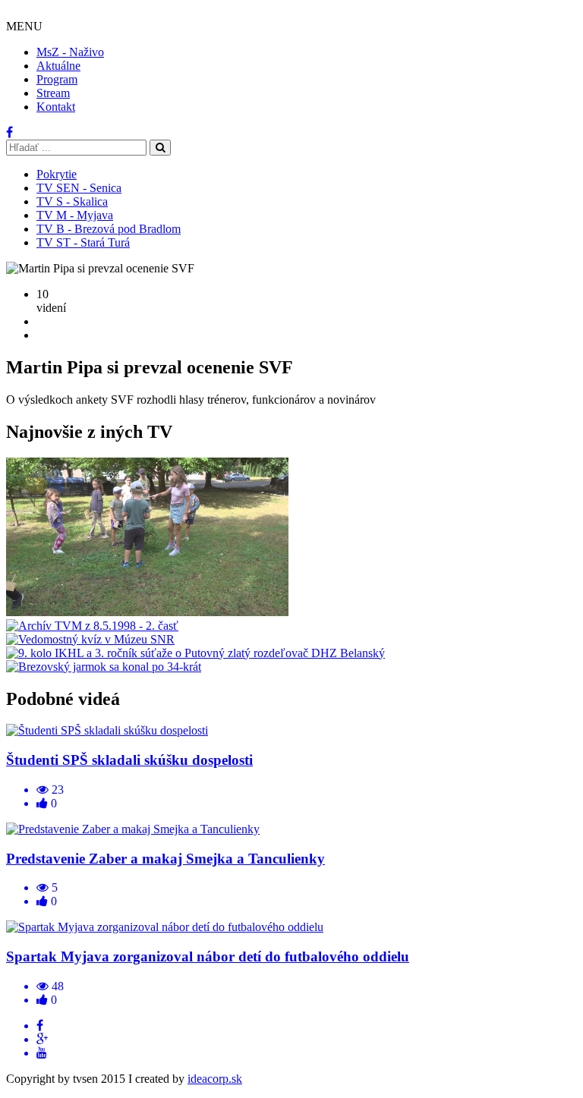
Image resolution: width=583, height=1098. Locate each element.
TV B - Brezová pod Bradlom (108, 228)
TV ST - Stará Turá (83, 242)
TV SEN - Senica (78, 187)
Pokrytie (56, 174)
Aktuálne (58, 65)
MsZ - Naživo (70, 52)
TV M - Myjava (74, 215)
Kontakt (55, 106)
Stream (53, 93)
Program (56, 79)
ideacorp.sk (215, 1078)
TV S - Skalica (72, 201)
